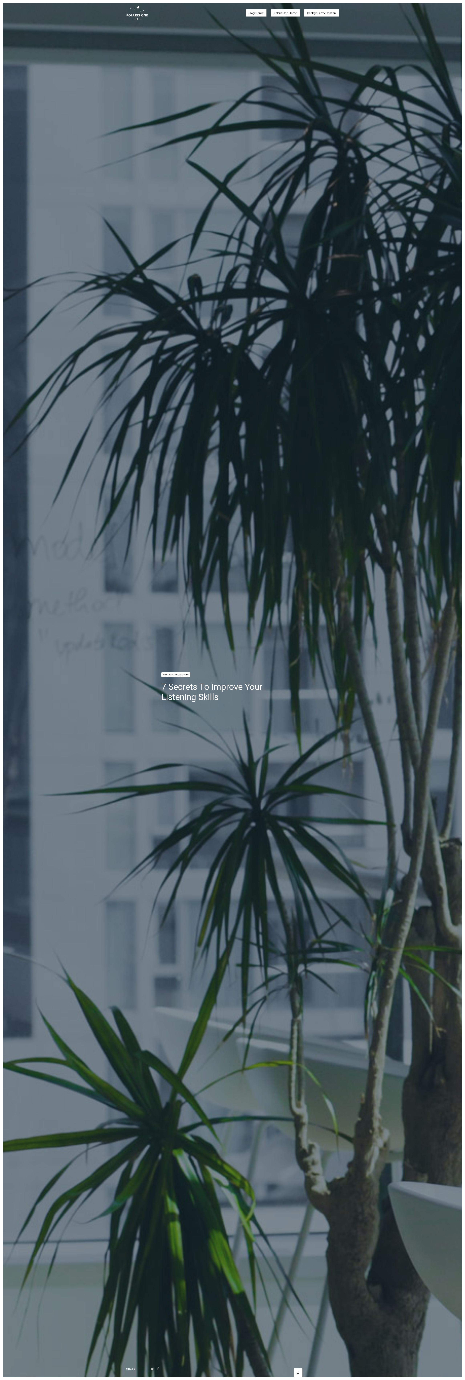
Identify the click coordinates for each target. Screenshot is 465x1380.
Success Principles (176, 674)
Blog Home (256, 13)
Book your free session (321, 13)
